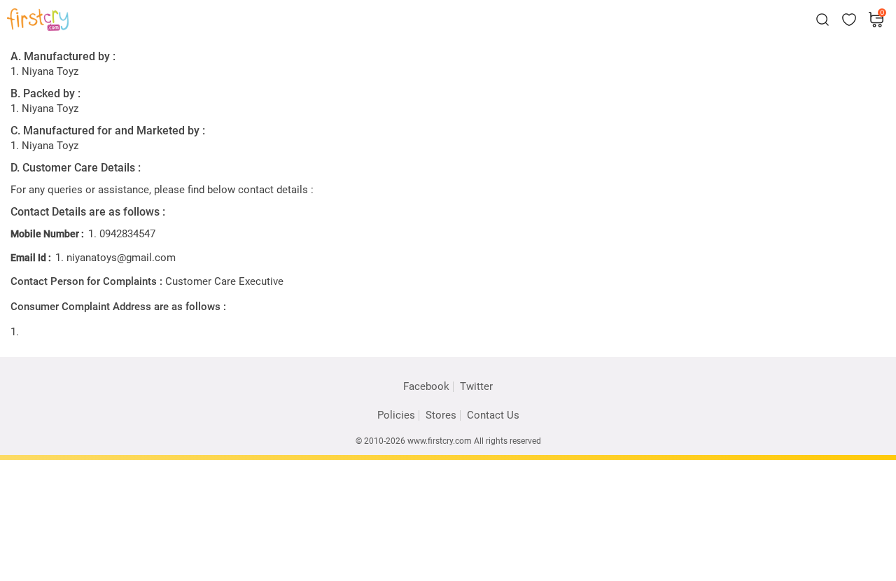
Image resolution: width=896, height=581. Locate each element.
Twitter (476, 386)
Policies (396, 415)
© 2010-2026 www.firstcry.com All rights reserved (448, 441)
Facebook (426, 387)
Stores (441, 415)
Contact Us (493, 415)
